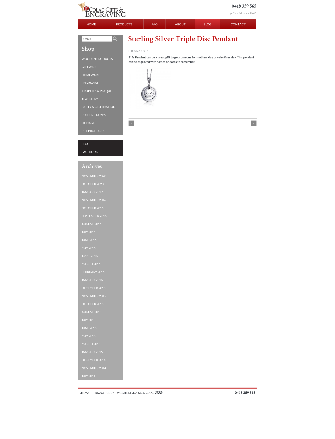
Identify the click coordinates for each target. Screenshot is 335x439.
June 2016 (89, 240)
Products (124, 24)
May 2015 (89, 336)
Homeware (90, 75)
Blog (207, 24)
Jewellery (90, 99)
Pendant (140, 57)
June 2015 (89, 328)
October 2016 (93, 208)
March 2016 (91, 264)
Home (91, 24)
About (180, 24)
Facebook (90, 152)
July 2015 (88, 320)
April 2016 (90, 256)
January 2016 (92, 280)
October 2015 (93, 304)
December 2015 (93, 288)
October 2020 (93, 184)
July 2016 (88, 232)
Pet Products (93, 131)
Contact (238, 24)
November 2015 (94, 296)
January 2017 (92, 192)
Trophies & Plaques (97, 91)
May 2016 (89, 248)
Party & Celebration (98, 106)
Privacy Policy (104, 392)
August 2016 (91, 224)
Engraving (90, 83)
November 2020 (94, 176)
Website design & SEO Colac (136, 392)
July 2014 (88, 376)
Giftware (89, 67)
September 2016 (94, 216)
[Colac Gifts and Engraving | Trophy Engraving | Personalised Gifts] (111, 9)
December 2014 (93, 360)
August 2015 (91, 312)
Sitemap (85, 392)
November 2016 (94, 200)
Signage (88, 123)
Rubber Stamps (94, 115)
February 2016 (93, 272)
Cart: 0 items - (244, 13)
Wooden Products (97, 59)
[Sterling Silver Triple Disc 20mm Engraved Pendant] (150, 88)
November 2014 (94, 368)
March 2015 (91, 344)
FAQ (155, 24)
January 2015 (92, 352)
